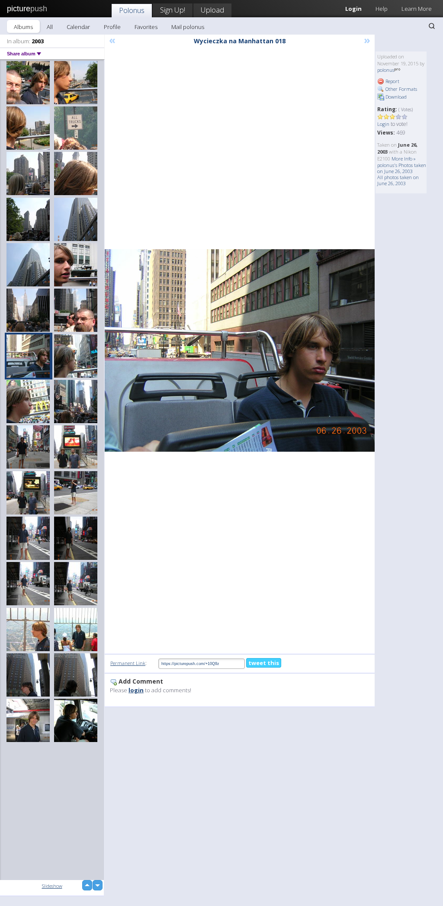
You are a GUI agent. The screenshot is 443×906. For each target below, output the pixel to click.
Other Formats (400, 89)
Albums (23, 27)
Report (391, 81)
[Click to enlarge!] (240, 350)
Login (383, 124)
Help (382, 9)
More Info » (404, 158)
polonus (385, 70)
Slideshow (52, 886)
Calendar (78, 27)
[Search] (432, 26)
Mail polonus (187, 27)
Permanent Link (127, 663)
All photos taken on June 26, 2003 (398, 180)
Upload (212, 10)
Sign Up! (172, 10)
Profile (112, 27)
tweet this (263, 663)
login (136, 690)
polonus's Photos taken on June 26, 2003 (401, 168)
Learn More (416, 9)
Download (395, 96)
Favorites (146, 27)
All (50, 27)
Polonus (131, 10)
